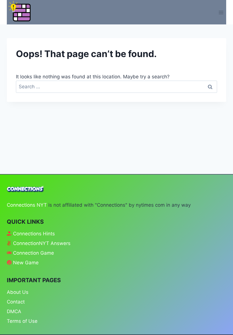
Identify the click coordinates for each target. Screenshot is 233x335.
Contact (16, 302)
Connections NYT (27, 205)
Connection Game (33, 253)
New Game (26, 262)
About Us (17, 292)
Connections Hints (34, 233)
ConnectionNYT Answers (41, 243)
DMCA (14, 311)
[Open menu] (221, 12)
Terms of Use (22, 321)
